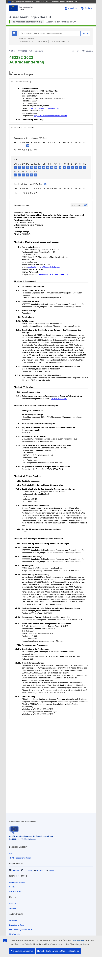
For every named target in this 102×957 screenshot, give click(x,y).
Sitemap (12, 908)
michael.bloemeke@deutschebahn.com (43, 108)
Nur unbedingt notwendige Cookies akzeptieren (58, 951)
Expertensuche (41, 41)
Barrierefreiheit (15, 891)
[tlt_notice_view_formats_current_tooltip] (85, 205)
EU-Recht (13, 920)
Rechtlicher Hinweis (17, 882)
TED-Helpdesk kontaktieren (20, 858)
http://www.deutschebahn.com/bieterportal (50, 116)
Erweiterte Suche (26, 41)
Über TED (13, 904)
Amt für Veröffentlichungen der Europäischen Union (31, 836)
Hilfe (11, 853)
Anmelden (72, 8)
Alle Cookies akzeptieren (22, 951)
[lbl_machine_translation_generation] (45, 184)
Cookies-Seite (78, 940)
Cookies (12, 887)
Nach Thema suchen (58, 41)
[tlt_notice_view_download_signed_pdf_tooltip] (27, 145)
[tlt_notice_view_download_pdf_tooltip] (15, 167)
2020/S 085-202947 (59, 399)
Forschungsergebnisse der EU (21, 930)
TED (11, 51)
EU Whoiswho (14, 934)
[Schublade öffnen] (12, 73)
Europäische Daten (16, 925)
